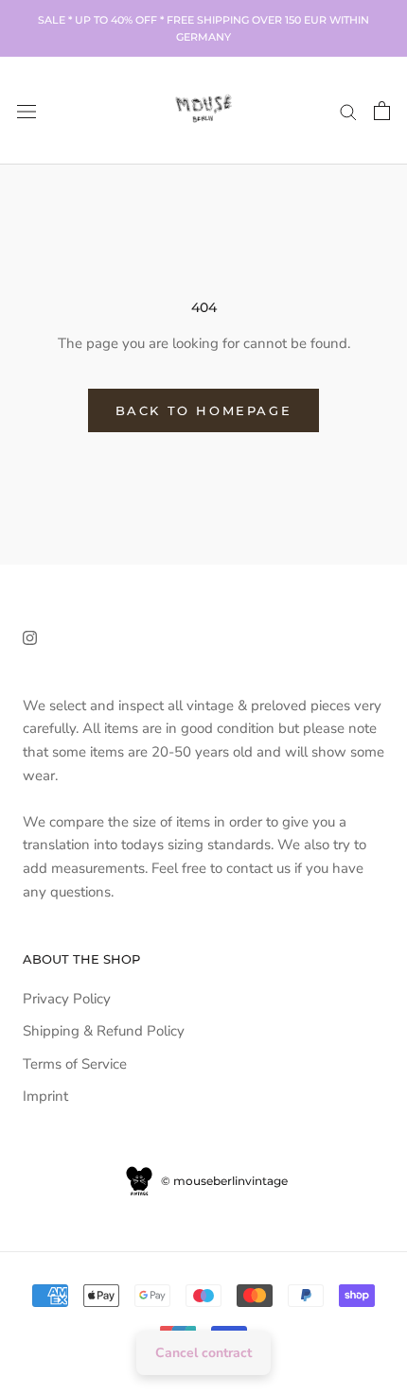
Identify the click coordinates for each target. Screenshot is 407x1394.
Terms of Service (75, 1063)
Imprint (45, 1096)
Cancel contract (203, 1353)
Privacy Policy (67, 998)
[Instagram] (30, 637)
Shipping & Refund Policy (104, 1030)
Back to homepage (203, 410)
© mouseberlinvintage (223, 1181)
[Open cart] (382, 110)
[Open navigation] (26, 110)
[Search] (348, 111)
